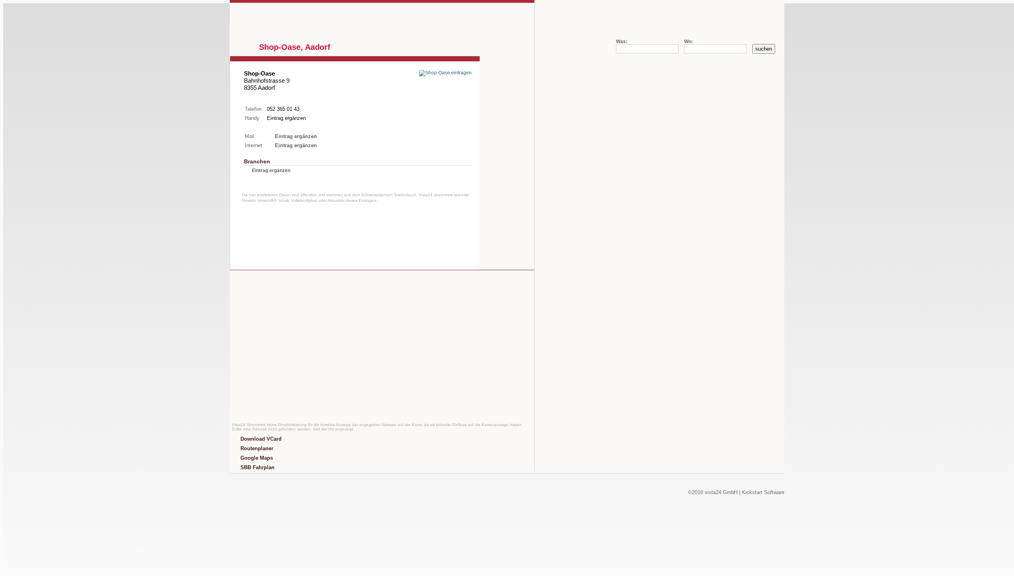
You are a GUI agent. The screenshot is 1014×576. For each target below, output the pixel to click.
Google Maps (256, 458)
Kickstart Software (763, 492)
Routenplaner (256, 448)
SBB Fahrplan (257, 467)
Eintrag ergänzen (286, 118)
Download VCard (261, 439)
